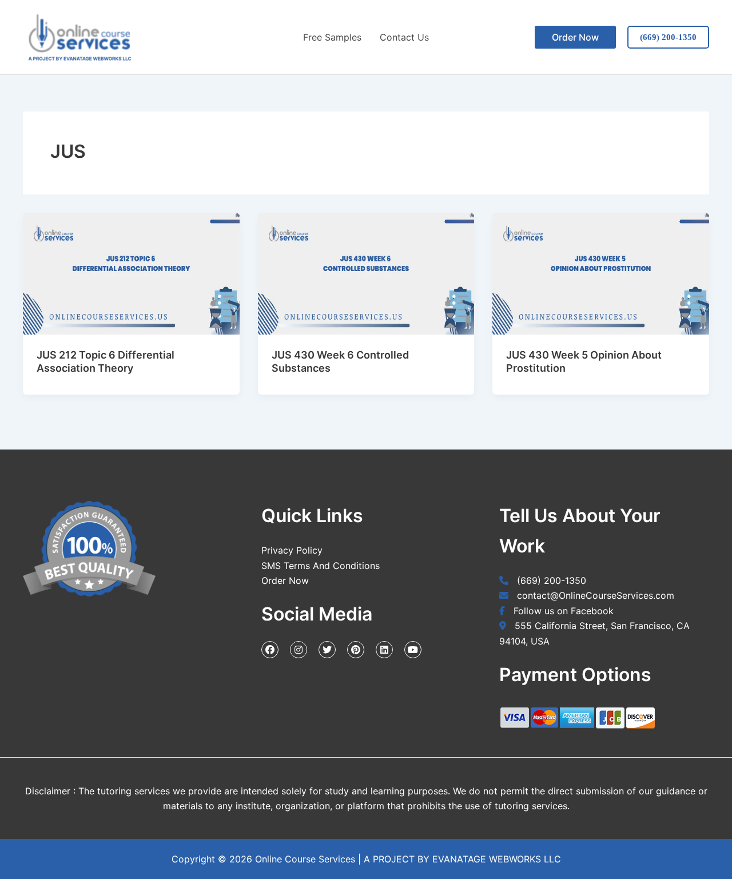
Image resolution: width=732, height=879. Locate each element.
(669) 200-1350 (668, 37)
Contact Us (404, 37)
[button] (575, 37)
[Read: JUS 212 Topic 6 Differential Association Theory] (131, 274)
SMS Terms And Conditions (320, 565)
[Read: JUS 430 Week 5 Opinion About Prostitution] (600, 274)
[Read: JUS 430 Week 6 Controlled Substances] (366, 274)
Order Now (285, 580)
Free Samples (332, 37)
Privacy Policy (292, 550)
